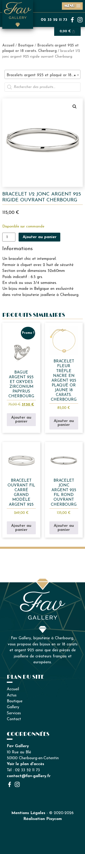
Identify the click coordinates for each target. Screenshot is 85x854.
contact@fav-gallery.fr (29, 776)
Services (14, 713)
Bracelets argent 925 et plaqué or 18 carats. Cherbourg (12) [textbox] (43, 75)
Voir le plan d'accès (25, 764)
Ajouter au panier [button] (21, 420)
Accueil (8, 45)
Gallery (13, 707)
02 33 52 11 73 (54, 20)
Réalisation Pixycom (42, 819)
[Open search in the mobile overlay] (42, 87)
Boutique (26, 45)
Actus (12, 695)
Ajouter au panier (39, 237)
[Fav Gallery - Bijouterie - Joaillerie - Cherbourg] (42, 594)
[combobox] (42, 74)
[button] (74, 106)
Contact (14, 719)
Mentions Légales (28, 813)
